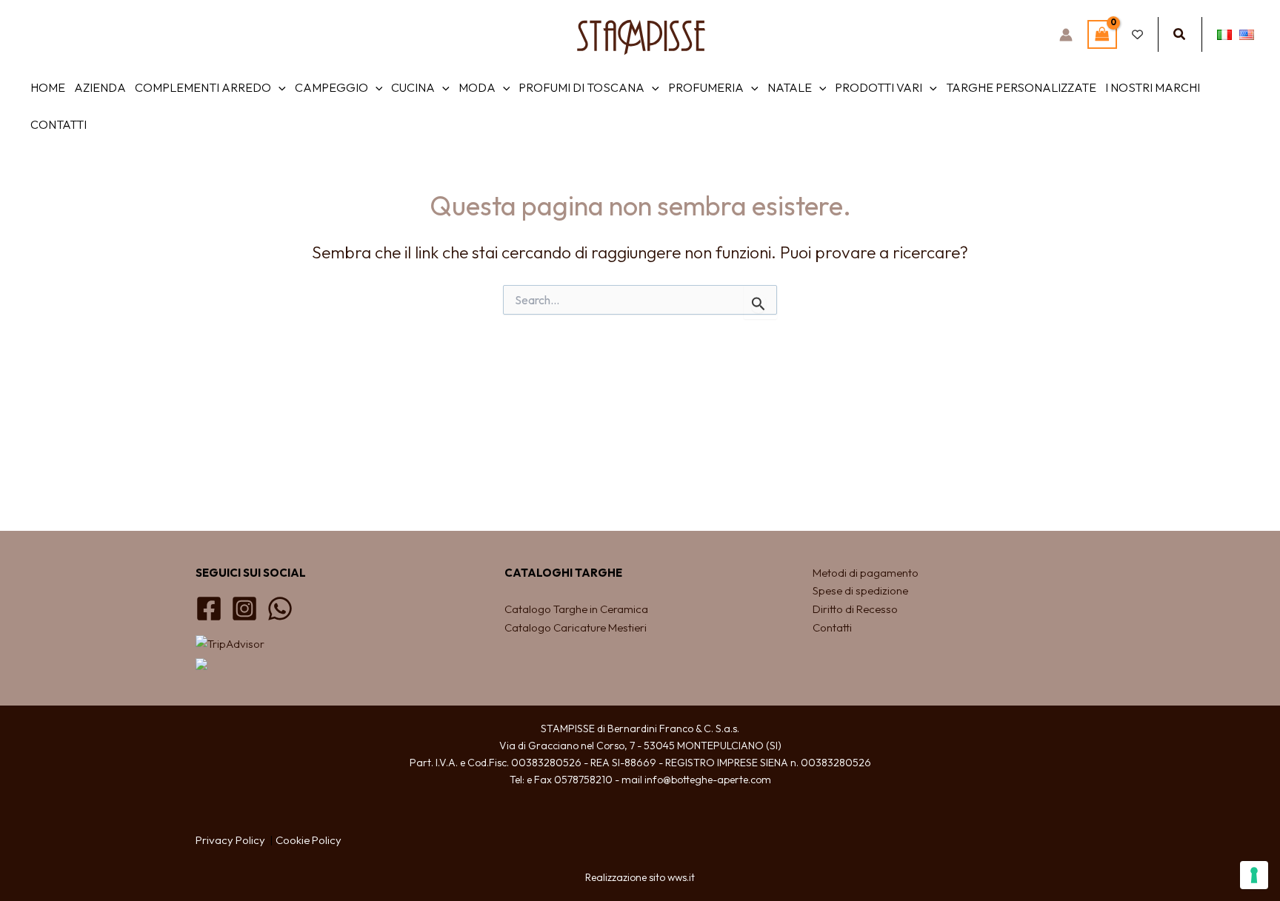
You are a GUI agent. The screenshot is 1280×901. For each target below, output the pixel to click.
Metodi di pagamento (866, 573)
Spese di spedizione (860, 590)
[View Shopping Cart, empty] (1102, 34)
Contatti (832, 627)
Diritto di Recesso (855, 609)
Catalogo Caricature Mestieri (575, 627)
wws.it (681, 877)
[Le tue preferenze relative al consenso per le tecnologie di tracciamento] (1254, 875)
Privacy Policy (230, 840)
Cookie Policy (308, 840)
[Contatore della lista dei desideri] (1137, 34)
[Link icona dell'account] (1066, 34)
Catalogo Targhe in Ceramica (577, 609)
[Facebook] (209, 608)
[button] (1180, 34)
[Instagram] (244, 608)
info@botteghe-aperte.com (707, 779)
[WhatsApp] (280, 608)
